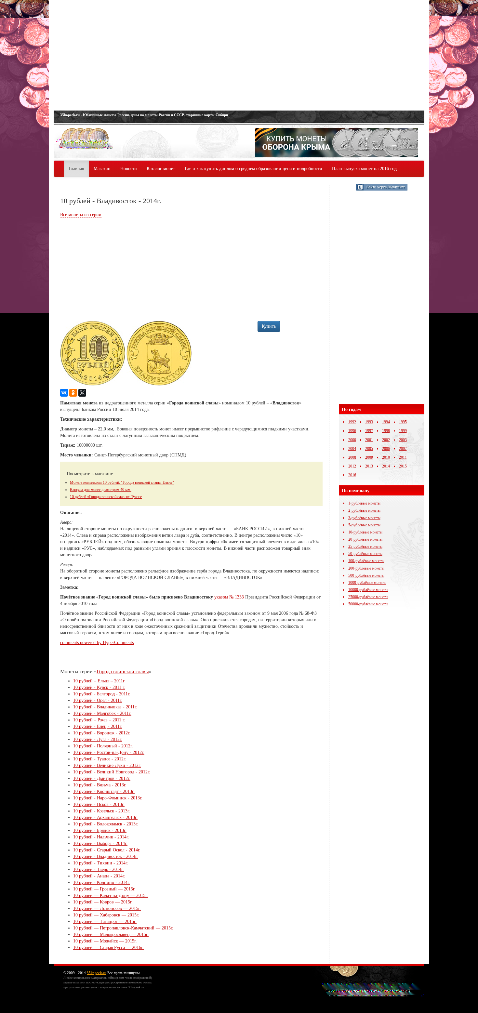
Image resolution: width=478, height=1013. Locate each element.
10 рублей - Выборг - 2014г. (100, 843)
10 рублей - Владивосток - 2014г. (105, 856)
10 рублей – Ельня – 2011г (99, 680)
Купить (269, 326)
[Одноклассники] (73, 393)
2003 (403, 440)
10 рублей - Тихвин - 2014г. (100, 863)
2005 (369, 448)
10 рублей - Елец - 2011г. (97, 726)
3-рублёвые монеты (364, 518)
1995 (403, 422)
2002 (386, 440)
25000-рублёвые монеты (368, 597)
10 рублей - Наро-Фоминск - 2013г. (107, 798)
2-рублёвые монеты (364, 510)
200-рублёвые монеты (366, 568)
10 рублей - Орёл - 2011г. (97, 700)
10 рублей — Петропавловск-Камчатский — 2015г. (123, 928)
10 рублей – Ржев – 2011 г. (99, 719)
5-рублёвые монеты (364, 525)
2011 (403, 457)
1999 (403, 430)
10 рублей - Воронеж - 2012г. (101, 732)
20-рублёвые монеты (365, 539)
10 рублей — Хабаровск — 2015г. (106, 915)
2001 (369, 440)
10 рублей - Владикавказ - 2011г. (105, 706)
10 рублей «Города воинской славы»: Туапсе (106, 496)
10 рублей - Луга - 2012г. (97, 739)
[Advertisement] (239, 55)
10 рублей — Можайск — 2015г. (105, 941)
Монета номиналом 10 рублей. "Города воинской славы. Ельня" (122, 482)
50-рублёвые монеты (365, 553)
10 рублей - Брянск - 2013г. (99, 830)
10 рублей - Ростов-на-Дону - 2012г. (108, 752)
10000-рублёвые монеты (368, 589)
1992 (352, 422)
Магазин (102, 168)
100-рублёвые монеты (366, 561)
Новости (128, 168)
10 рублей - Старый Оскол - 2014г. (106, 850)
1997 (369, 430)
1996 (352, 430)
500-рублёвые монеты (366, 575)
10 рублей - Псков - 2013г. (99, 804)
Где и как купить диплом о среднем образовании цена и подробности (253, 168)
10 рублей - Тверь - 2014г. (98, 869)
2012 (352, 466)
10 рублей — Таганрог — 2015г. (105, 921)
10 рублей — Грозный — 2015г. (104, 889)
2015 (403, 466)
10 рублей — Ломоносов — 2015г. (107, 908)
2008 (352, 457)
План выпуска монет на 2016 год (364, 168)
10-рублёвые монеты (365, 532)
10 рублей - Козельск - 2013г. (101, 811)
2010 (386, 457)
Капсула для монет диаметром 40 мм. (100, 489)
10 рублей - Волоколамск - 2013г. (105, 824)
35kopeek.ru (96, 973)
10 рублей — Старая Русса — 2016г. (108, 947)
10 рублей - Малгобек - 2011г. (102, 713)
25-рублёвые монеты (365, 546)
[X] (82, 393)
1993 (369, 422)
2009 (369, 457)
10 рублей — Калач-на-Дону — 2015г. (110, 895)
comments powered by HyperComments (97, 642)
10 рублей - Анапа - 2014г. (99, 876)
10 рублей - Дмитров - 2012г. (101, 778)
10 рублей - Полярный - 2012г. (103, 745)
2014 (386, 466)
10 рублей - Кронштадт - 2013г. (104, 791)
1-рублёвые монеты (364, 503)
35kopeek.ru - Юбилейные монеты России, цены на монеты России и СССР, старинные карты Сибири (144, 115)
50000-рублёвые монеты (368, 604)
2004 (352, 448)
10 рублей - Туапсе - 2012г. (99, 758)
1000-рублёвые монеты (367, 582)
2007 (403, 448)
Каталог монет (161, 168)
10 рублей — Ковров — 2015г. (103, 902)
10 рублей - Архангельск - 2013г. (105, 817)
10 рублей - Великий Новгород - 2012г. (111, 772)
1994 (386, 422)
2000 (352, 440)
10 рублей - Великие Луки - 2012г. (107, 765)
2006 (386, 448)
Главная (76, 168)
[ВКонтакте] (64, 393)
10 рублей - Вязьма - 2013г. (99, 785)
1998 (386, 430)
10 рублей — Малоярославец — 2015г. (111, 934)
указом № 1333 (229, 597)
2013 (369, 466)
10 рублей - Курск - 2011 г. (99, 687)
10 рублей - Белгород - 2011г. (101, 693)
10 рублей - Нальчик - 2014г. (101, 837)
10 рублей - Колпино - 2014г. (101, 882)
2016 (352, 475)
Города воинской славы (123, 671)
